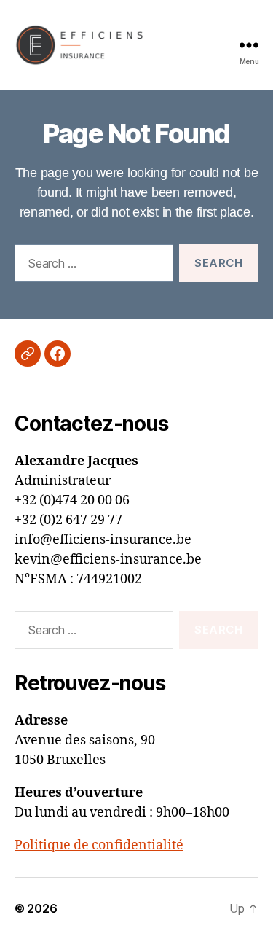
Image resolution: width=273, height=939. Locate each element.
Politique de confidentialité (99, 845)
